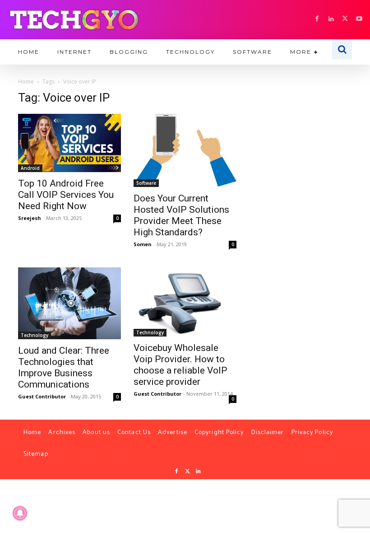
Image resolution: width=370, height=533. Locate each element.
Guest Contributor (42, 396)
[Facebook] (317, 19)
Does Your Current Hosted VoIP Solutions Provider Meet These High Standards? (181, 215)
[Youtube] (359, 19)
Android (30, 168)
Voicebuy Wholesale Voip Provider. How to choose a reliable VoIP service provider (180, 364)
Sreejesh (29, 218)
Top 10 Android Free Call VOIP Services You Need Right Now (66, 194)
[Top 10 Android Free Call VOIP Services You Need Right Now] (69, 143)
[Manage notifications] (20, 513)
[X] (345, 19)
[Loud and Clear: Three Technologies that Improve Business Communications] (69, 303)
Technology (34, 335)
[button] (342, 49)
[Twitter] (187, 471)
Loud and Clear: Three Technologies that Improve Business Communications (63, 367)
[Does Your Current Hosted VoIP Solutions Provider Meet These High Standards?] (185, 150)
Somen (143, 244)
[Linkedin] (331, 19)
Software (146, 183)
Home (26, 81)
